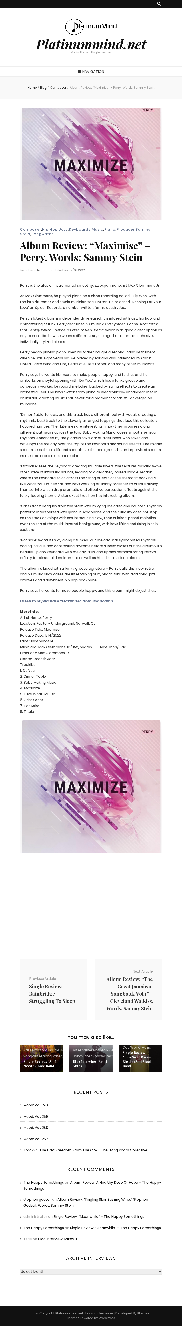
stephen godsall (37, 1199)
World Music (140, 1047)
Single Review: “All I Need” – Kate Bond (39, 1063)
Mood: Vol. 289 (35, 1116)
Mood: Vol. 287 (35, 1139)
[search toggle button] (159, 4)
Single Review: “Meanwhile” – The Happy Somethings (98, 1216)
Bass (27, 1050)
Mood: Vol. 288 (35, 1127)
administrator (35, 270)
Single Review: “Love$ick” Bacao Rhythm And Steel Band (137, 1059)
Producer (126, 229)
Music (97, 229)
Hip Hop (50, 229)
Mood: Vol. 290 (35, 1105)
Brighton (100, 1050)
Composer (30, 229)
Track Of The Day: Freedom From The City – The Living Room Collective (85, 1150)
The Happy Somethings (43, 1182)
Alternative (82, 1050)
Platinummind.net (91, 44)
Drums (54, 1050)
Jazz (63, 229)
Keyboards (80, 229)
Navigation (93, 71)
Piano (109, 229)
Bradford (39, 1050)
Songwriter (42, 234)
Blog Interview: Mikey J (57, 1239)
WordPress (107, 1318)
